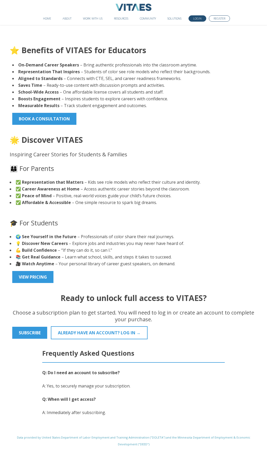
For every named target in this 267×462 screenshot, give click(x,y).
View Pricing (33, 277)
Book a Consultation (44, 119)
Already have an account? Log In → (99, 333)
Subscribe (30, 333)
